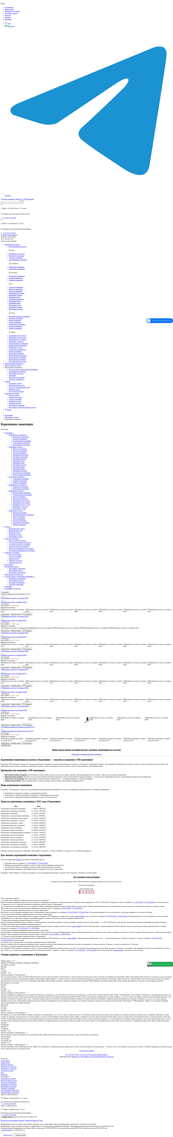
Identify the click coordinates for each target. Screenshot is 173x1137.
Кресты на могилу (15, 555)
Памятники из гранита (8, 1087)
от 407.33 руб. (15, 714)
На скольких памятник (16, 477)
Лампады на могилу (16, 561)
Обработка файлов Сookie (34, 1120)
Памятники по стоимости (17, 435)
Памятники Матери (19, 459)
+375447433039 (31, 863)
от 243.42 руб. (15, 659)
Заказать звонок (20, 1135)
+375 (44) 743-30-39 (9, 218)
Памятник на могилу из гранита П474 (14, 637)
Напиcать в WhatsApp (91, 1057)
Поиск (9, 410)
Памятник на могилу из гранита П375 (14, 673)
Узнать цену (7, 1135)
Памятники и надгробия (17, 572)
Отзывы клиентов (7, 1065)
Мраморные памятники (21, 489)
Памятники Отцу (19, 461)
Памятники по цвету (12, 417)
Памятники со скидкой (13, 588)
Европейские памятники (21, 445)
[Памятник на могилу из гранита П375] (14, 669)
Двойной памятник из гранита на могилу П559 (17, 731)
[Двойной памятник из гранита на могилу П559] (18, 727)
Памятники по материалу (17, 485)
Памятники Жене (19, 467)
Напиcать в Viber (78, 1057)
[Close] (1, 2)
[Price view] (5, 596)
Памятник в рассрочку (12, 11)
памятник (19, 860)
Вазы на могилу (14, 559)
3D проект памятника (16, 584)
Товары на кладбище (12, 393)
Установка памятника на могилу (20, 543)
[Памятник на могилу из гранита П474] (14, 633)
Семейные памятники (20, 457)
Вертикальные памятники (22, 493)
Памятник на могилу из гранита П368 (14, 692)
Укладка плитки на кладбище (19, 547)
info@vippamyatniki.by (10, 235)
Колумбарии (9, 565)
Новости (8, 15)
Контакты (8, 19)
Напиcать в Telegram (107, 1057)
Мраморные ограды (15, 537)
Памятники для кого (16, 447)
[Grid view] (1, 596)
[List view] (3, 596)
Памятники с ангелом (20, 507)
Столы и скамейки (15, 557)
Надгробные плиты (11, 567)
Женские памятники (20, 449)
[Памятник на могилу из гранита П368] (14, 688)
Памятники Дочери (19, 465)
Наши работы (9, 9)
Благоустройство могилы (17, 541)
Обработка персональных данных (12, 1120)
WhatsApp (10, 26)
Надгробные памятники (17, 568)
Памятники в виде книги (21, 503)
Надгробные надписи (16, 580)
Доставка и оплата (11, 13)
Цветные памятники (20, 513)
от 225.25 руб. (15, 640)
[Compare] (3, 600)
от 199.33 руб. (15, 624)
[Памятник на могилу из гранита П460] (14, 706)
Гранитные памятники (20, 487)
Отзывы (7, 17)
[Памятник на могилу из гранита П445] (14, 598)
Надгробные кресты (16, 570)
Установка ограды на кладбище (19, 545)
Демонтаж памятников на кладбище (21, 549)
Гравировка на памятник (17, 578)
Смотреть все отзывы (86, 1051)
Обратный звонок (66, 1057)
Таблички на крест (15, 563)
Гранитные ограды (15, 535)
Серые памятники (19, 519)
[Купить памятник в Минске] (17, 199)
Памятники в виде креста (21, 501)
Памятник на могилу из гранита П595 (14, 620)
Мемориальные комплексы (14, 363)
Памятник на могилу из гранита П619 (14, 655)
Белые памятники (19, 517)
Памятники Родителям (20, 455)
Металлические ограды (17, 529)
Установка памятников (8, 1083)
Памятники (9, 415)
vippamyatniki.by (80, 916)
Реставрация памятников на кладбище (22, 551)
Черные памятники (19, 525)
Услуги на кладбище (12, 539)
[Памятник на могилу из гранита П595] (14, 616)
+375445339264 (42, 863)
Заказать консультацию (9, 241)
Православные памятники (22, 475)
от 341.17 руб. (15, 695)
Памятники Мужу (19, 469)
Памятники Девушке (20, 471)
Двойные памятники (20, 481)
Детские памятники (19, 453)
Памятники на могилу (12, 245)
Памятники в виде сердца (21, 505)
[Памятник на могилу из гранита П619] (14, 651)
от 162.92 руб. (15, 606)
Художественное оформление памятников (19, 576)
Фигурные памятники (20, 499)
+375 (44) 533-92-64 (9, 233)
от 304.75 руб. (15, 677)
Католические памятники (21, 473)
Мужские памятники (20, 451)
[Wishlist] (1, 600)
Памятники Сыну (19, 463)
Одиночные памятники (21, 479)
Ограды (7, 381)
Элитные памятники (20, 439)
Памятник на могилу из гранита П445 (14, 602)
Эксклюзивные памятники (22, 441)
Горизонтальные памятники (22, 495)
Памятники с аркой (19, 509)
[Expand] (14, 433)
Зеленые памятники (19, 521)
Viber (9, 24)
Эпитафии (8, 586)
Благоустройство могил (13, 365)
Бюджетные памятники (21, 437)
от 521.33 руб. (15, 735)
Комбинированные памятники (23, 515)
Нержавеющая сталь (16, 531)
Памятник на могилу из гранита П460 (14, 710)
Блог (2, 1073)
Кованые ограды (14, 533)
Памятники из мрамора (9, 1085)
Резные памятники (19, 497)
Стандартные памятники (21, 443)
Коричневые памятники (21, 523)
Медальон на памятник (17, 582)
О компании (9, 7)
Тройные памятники (20, 483)
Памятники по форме (16, 491)
